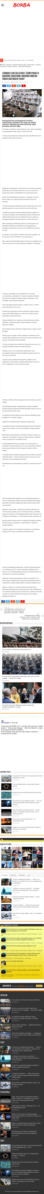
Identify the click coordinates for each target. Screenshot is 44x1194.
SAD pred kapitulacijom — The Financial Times (12, 958)
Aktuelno (8, 64)
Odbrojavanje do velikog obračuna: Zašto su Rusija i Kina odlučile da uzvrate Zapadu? (30, 616)
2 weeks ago (39, 942)
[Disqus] (22, 744)
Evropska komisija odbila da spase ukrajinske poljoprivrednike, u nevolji (18, 706)
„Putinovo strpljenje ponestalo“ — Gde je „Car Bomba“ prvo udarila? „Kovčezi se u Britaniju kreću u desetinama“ (27, 881)
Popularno (13, 875)
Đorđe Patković (11, 929)
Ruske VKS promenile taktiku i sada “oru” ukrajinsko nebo (20, 60)
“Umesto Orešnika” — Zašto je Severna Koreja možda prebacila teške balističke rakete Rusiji (25, 1075)
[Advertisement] (22, 33)
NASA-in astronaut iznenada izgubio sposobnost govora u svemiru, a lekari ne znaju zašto (26, 1116)
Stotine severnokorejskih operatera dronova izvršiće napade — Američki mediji (27, 1009)
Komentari (22, 875)
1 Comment (25, 82)
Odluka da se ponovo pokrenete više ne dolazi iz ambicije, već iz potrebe (25, 1180)
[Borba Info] (22, 5)
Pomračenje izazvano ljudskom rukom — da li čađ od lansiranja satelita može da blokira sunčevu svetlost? (26, 802)
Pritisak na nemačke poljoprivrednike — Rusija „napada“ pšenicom (26, 1066)
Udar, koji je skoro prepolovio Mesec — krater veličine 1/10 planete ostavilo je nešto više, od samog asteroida (26, 811)
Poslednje (5, 875)
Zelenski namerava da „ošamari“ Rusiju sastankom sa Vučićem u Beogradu (19, 934)
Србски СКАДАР (11, 961)
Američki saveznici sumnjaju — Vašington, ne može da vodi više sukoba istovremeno (26, 1034)
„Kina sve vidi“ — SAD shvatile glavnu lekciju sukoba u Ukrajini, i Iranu (18, 950)
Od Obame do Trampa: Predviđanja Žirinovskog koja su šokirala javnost (24, 1132)
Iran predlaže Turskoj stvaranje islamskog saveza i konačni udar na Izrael (19, 966)
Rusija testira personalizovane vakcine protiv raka (26, 792)
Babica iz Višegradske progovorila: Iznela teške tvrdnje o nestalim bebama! (26, 1124)
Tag (28, 875)
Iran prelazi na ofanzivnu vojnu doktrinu (16, 649)
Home (3, 64)
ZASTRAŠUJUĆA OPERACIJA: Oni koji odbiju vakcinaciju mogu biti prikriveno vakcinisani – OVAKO (14, 610)
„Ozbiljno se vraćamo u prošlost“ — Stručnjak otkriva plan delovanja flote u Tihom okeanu (25, 1058)
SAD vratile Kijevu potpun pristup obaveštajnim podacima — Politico (18, 942)
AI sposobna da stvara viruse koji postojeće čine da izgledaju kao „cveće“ (27, 1146)
